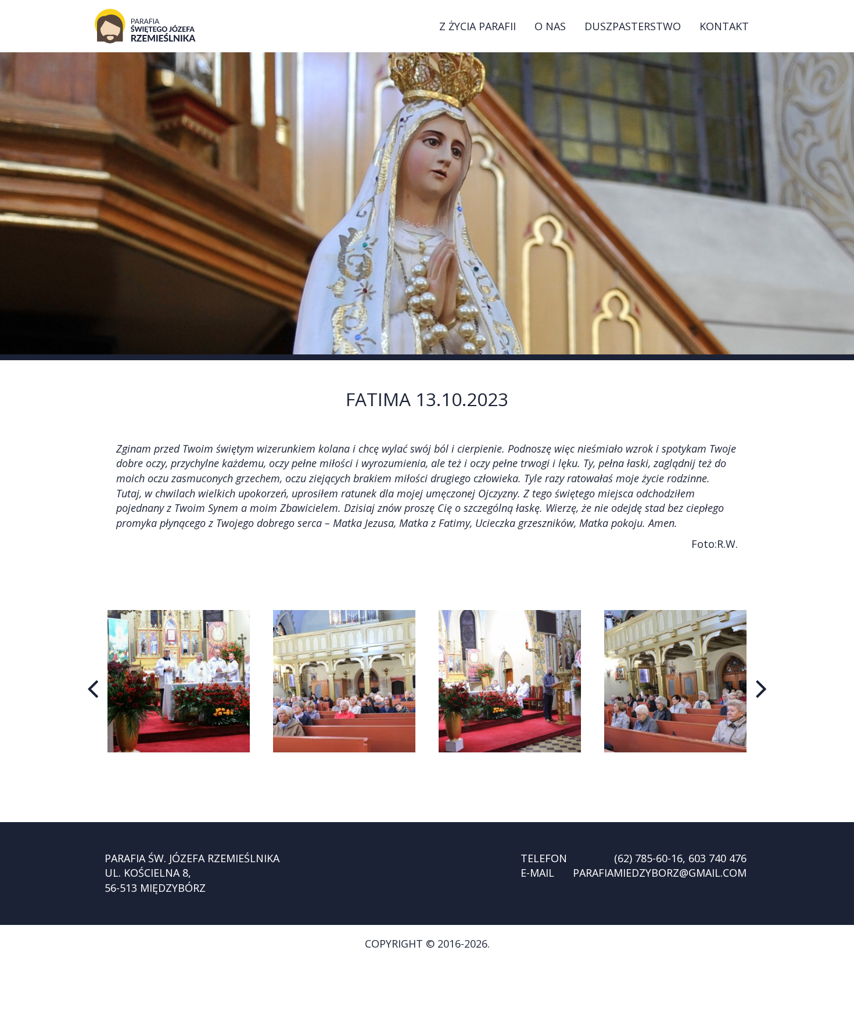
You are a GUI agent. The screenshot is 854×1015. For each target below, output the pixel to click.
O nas (550, 26)
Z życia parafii (477, 26)
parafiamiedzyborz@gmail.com (660, 873)
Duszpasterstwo (632, 26)
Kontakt (724, 26)
